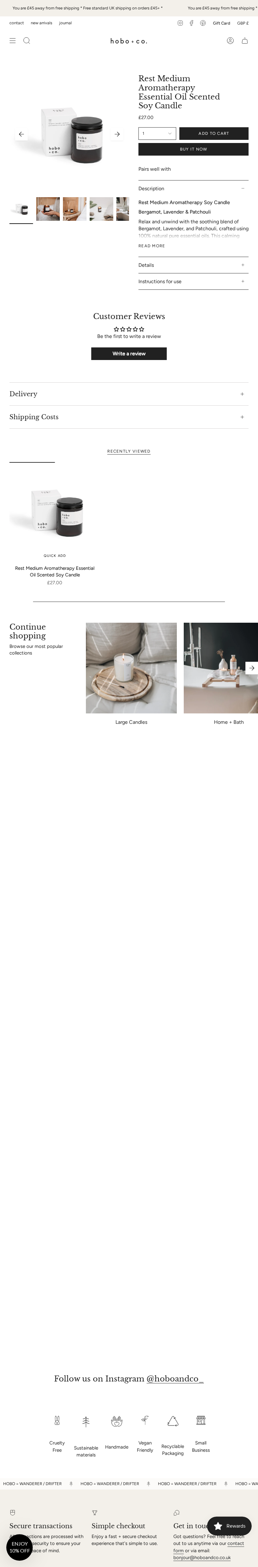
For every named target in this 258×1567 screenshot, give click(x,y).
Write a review (129, 354)
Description (151, 189)
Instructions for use (160, 281)
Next (117, 134)
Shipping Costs (34, 417)
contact (16, 22)
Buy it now (193, 149)
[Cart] (245, 40)
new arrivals (41, 22)
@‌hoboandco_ (175, 1378)
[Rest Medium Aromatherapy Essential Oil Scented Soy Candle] (54, 512)
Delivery (23, 394)
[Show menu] (12, 40)
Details (146, 265)
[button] (19, 1547)
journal (65, 22)
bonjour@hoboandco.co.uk (202, 1557)
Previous (21, 134)
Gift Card (221, 23)
